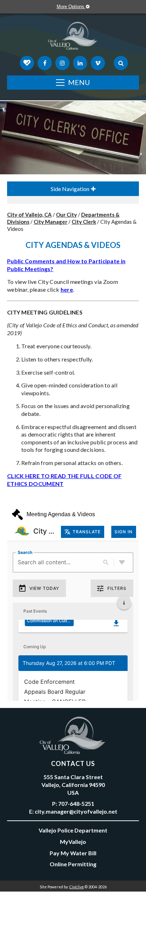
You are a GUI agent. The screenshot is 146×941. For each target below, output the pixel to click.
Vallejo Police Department (73, 830)
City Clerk (84, 221)
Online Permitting (73, 864)
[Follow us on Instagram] (62, 63)
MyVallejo (73, 841)
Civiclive (76, 886)
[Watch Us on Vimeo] (98, 63)
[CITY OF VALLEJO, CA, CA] (73, 37)
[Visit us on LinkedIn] (80, 63)
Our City (66, 214)
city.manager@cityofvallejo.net (76, 811)
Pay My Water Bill (73, 853)
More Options (71, 6)
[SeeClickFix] (27, 63)
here (67, 289)
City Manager (50, 221)
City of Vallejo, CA (29, 214)
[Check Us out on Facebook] (45, 63)
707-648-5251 (76, 803)
